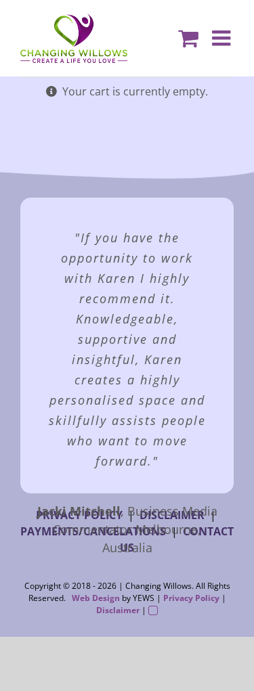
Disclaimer (118, 610)
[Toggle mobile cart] (188, 31)
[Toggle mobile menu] (223, 31)
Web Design (96, 598)
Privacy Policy (191, 598)
